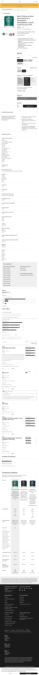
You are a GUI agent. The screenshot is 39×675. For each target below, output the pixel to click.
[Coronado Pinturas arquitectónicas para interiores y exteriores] (9, 652)
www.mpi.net (30, 582)
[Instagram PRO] (24, 588)
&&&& (3, 440)
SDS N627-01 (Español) (6, 281)
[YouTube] (26, 588)
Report (12, 368)
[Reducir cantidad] (18, 106)
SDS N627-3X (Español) (7, 275)
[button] (34, 1)
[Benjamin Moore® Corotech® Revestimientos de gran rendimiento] (9, 638)
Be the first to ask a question (7, 463)
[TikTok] (24, 590)
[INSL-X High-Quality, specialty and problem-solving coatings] (9, 645)
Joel (2, 405)
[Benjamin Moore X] (31, 588)
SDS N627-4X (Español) (7, 271)
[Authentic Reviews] (6, 292)
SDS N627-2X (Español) (7, 285)
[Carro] (36, 1)
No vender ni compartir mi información (11, 607)
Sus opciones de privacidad (9, 610)
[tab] (3, 34)
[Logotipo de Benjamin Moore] (19, 1)
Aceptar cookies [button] (28, 673)
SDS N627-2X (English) (6, 283)
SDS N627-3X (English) (6, 279)
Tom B (3, 349)
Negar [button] (10, 673)
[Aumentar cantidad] (21, 106)
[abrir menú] (3, 1)
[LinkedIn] (22, 590)
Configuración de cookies (21, 671)
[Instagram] (22, 588)
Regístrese (6, 588)
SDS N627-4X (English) (6, 277)
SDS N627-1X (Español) (6, 273)
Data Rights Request (8, 608)
